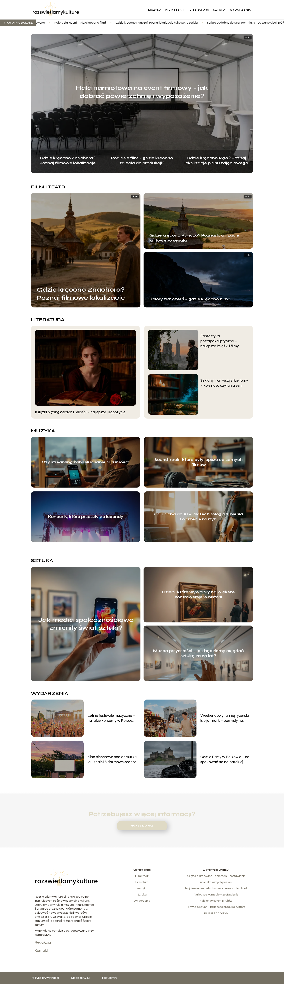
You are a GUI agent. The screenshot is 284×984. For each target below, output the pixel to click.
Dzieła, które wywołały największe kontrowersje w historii (198, 594)
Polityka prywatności (45, 978)
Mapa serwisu (80, 978)
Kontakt (41, 950)
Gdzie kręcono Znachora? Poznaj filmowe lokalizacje (67, 160)
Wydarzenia (240, 9)
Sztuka (219, 9)
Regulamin (109, 978)
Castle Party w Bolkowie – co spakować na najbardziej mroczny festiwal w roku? (224, 759)
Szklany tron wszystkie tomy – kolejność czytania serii (224, 383)
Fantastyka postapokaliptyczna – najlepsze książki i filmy (219, 341)
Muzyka (154, 9)
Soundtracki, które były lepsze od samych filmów (198, 462)
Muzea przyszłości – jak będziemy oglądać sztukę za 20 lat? (198, 653)
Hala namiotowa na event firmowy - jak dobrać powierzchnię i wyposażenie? (142, 92)
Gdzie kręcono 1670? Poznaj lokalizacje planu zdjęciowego (216, 160)
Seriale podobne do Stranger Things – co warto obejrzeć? (178, 22)
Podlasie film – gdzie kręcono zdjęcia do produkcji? (142, 160)
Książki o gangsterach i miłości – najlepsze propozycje (80, 412)
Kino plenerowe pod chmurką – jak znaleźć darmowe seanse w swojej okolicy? (114, 759)
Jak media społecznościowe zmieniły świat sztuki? (85, 624)
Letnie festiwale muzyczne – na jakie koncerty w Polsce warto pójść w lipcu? (111, 718)
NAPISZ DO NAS (142, 825)
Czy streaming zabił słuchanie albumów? (85, 462)
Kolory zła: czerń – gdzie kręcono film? (189, 299)
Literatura (199, 9)
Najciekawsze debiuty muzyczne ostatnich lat (216, 888)
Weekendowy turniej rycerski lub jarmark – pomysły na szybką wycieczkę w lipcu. (224, 718)
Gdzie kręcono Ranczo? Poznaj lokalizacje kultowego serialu (89, 22)
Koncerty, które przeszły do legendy (85, 516)
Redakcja (43, 942)
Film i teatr (175, 9)
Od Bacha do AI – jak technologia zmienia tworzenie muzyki (198, 517)
